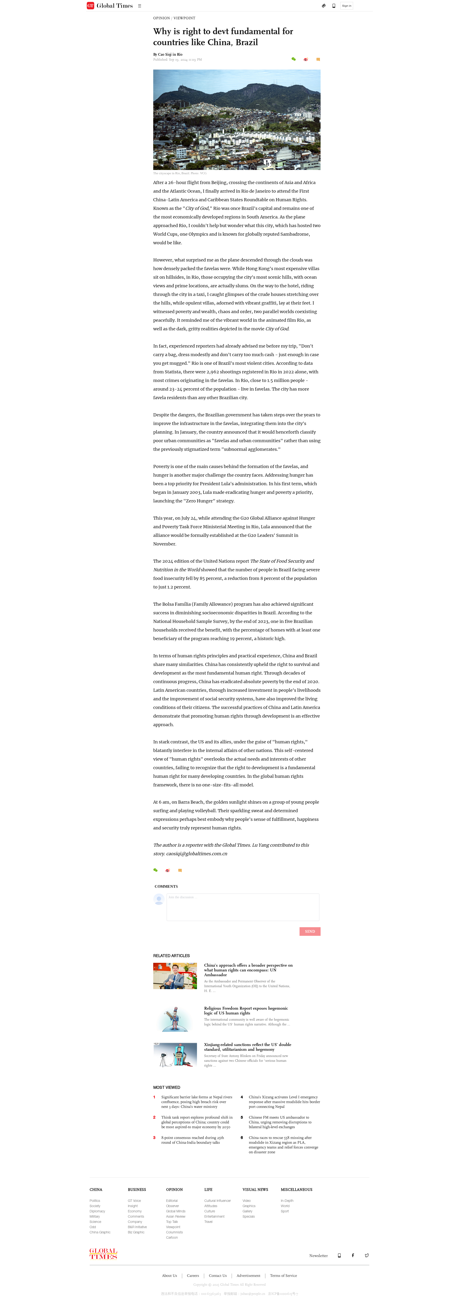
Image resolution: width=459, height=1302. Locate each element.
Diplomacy (97, 1211)
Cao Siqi (165, 54)
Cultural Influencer (217, 1200)
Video (247, 1200)
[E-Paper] (323, 6)
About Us (169, 1275)
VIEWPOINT (184, 18)
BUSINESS (137, 1189)
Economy (135, 1211)
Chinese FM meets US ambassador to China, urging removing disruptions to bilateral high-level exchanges (280, 1122)
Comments (136, 1216)
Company (135, 1222)
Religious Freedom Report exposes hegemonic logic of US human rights (246, 1011)
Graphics (249, 1206)
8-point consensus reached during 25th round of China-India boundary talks (192, 1140)
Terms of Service (283, 1275)
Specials (249, 1216)
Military (95, 1216)
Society (95, 1206)
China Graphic (100, 1232)
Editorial (172, 1200)
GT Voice (134, 1200)
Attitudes (210, 1206)
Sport (285, 1211)
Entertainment (214, 1216)
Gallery (247, 1211)
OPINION (161, 18)
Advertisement (248, 1275)
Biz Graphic (136, 1232)
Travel (208, 1222)
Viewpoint (173, 1227)
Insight (133, 1206)
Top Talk (172, 1222)
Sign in (346, 5)
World (285, 1206)
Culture (209, 1211)
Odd (93, 1227)
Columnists (174, 1232)
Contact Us (218, 1275)
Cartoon (172, 1237)
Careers (193, 1275)
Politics (95, 1200)
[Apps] (331, 6)
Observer (172, 1206)
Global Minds (176, 1211)
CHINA (96, 1189)
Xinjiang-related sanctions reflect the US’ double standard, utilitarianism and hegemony (247, 1047)
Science (95, 1222)
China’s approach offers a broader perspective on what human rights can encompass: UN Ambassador (248, 970)
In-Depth (287, 1200)
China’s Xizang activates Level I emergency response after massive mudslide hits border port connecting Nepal (284, 1102)
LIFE (208, 1189)
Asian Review (175, 1216)
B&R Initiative (137, 1227)
